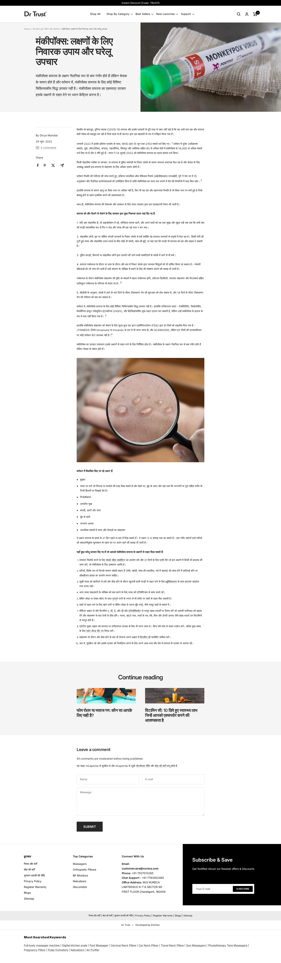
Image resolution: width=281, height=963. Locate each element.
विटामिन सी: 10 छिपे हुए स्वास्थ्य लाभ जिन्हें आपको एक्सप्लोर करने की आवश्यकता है (171, 715)
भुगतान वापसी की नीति (34, 875)
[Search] (238, 14)
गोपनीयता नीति (143, 765)
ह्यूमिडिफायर (171, 581)
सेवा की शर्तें (160, 765)
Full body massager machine (42, 945)
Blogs (27, 892)
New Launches (165, 14)
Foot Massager (99, 945)
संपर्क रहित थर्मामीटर (115, 560)
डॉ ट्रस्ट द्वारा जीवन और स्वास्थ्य (46, 29)
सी (122, 610)
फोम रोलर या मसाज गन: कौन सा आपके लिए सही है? (104, 713)
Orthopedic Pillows (84, 869)
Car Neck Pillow (148, 945)
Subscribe (242, 888)
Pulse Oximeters (58, 950)
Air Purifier (92, 950)
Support (186, 14)
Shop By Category (117, 14)
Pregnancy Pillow (34, 950)
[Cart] (255, 14)
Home (27, 29)
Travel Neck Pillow (172, 945)
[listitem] (38, 165)
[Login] (247, 14)
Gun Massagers (196, 945)
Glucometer (80, 887)
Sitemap (29, 898)
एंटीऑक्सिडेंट (134, 610)
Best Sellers (143, 14)
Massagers (80, 863)
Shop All (95, 14)
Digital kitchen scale (74, 945)
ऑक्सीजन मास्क (87, 575)
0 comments (48, 147)
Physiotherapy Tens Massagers (227, 945)
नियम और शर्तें (30, 863)
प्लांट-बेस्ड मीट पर (95, 630)
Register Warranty (35, 887)
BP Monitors (80, 875)
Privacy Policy (32, 881)
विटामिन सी (145, 637)
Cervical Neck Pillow (123, 945)
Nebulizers (79, 881)
